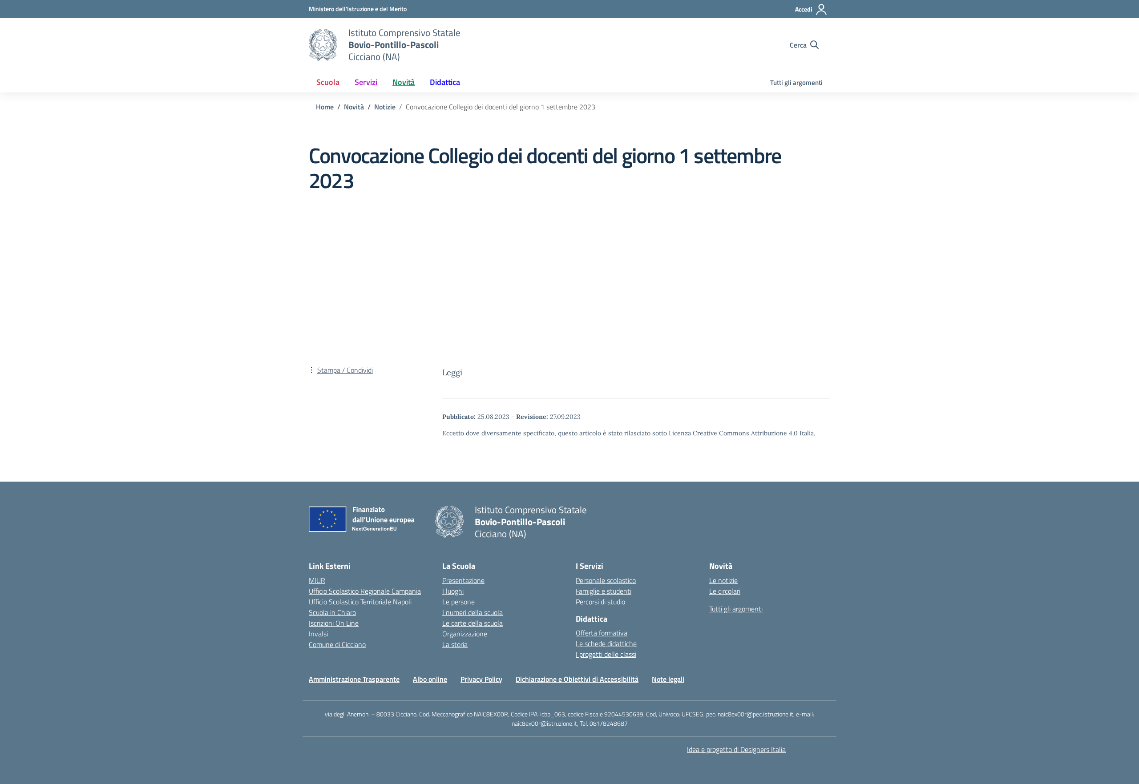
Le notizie (723, 580)
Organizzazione (464, 633)
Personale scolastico (606, 580)
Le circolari (724, 591)
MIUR (317, 580)
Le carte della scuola (472, 623)
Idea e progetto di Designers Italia (736, 749)
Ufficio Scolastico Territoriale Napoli (360, 601)
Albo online (430, 679)
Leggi (452, 372)
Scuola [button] (327, 82)
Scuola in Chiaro (332, 612)
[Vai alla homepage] (323, 45)
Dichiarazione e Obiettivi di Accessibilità (577, 679)
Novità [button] (403, 82)
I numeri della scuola (472, 612)
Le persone (458, 601)
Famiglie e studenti (603, 591)
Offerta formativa (601, 632)
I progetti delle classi (606, 654)
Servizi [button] (366, 82)
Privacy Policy (481, 679)
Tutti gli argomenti (796, 82)
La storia (455, 644)
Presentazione (463, 580)
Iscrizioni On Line (334, 623)
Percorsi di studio (600, 601)
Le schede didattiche (606, 643)
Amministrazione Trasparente (354, 679)
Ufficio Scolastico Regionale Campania (365, 591)
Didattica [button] (445, 82)
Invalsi (318, 633)
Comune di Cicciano (337, 644)
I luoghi (453, 591)
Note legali (668, 679)
